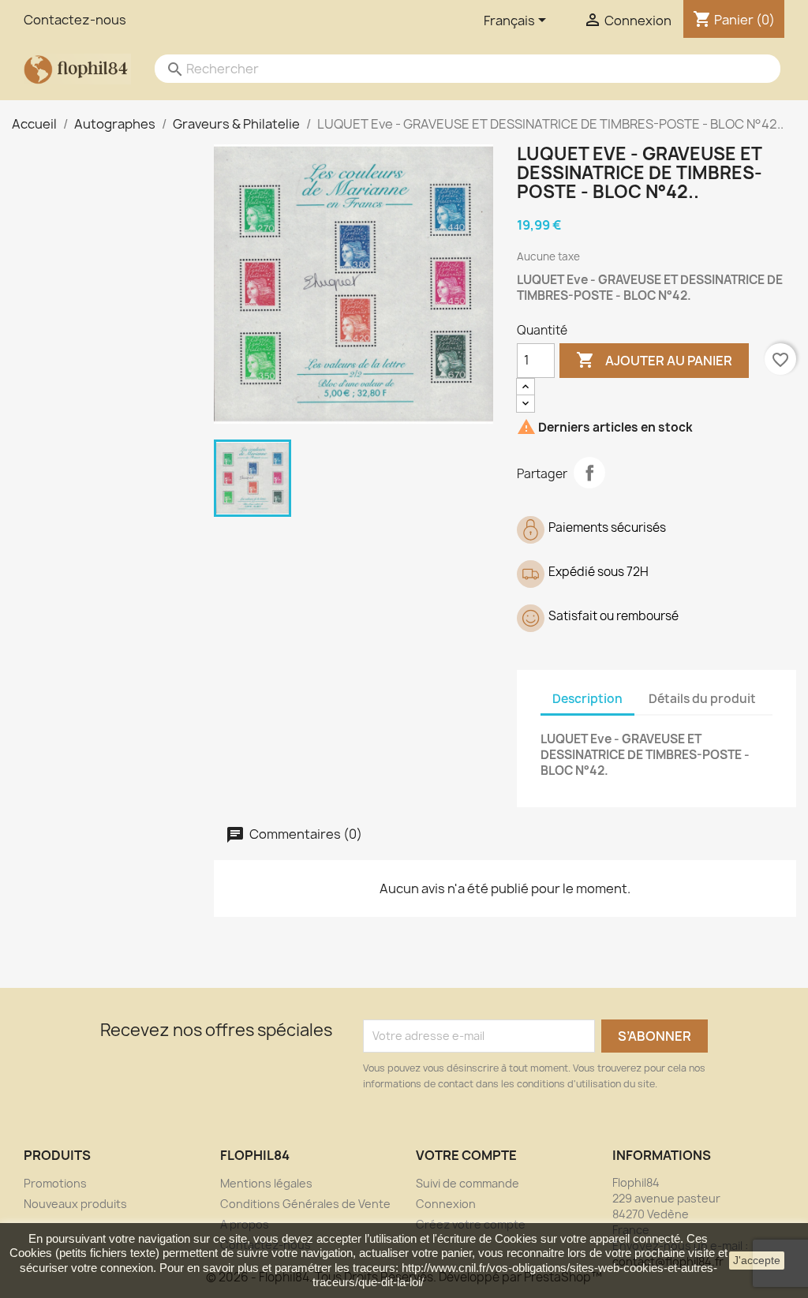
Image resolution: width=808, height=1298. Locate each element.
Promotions (55, 1183)
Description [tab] (587, 698)
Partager (589, 472)
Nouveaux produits (75, 1203)
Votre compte (466, 1155)
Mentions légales (266, 1183)
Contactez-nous (75, 19)
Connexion (446, 1203)
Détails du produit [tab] (702, 698)
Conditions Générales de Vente (305, 1203)
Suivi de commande (467, 1183)
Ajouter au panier (654, 359)
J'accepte (756, 1260)
